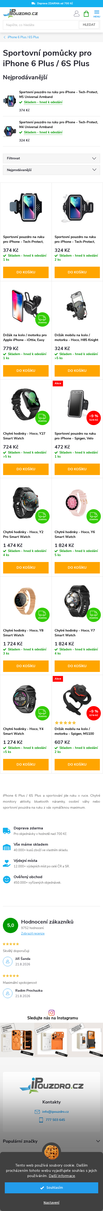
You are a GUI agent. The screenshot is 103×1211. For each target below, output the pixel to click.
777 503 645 (55, 1120)
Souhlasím (54, 1187)
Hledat (89, 25)
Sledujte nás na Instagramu (52, 1018)
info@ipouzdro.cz (55, 1111)
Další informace (62, 1175)
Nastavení (51, 1202)
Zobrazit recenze (33, 933)
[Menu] (96, 13)
